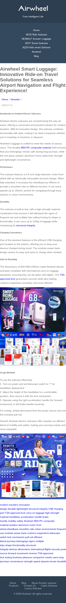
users (55, 557)
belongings (22, 541)
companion (39, 557)
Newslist (15, 99)
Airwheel (36, 51)
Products (13, 585)
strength (28, 561)
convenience (16, 561)
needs (48, 557)
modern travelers (9, 504)
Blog (36, 56)
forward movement (18, 553)
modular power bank (16, 533)
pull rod (29, 537)
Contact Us (30, 585)
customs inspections (38, 533)
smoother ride (26, 529)
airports (45, 561)
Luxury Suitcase (33, 588)
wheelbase (12, 529)
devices (13, 549)
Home (36, 30)
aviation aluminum (19, 525)
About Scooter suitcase (44, 583)
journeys (11, 541)
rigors (32, 541)
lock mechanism (16, 537)
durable (12, 508)
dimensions (24, 549)
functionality (19, 545)
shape (8, 545)
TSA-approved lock (15, 513)
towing (8, 557)
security (56, 549)
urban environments (45, 529)
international (37, 549)
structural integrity (25, 225)
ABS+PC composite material (36, 147)
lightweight (22, 508)
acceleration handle (31, 517)
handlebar (14, 517)
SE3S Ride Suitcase (36, 34)
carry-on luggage (35, 513)
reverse (33, 553)
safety (20, 521)
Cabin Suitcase (49, 585)
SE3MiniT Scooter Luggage (36, 38)
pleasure (27, 557)
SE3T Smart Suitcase (36, 43)
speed (37, 561)
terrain (53, 561)
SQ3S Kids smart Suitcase (36, 47)
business (17, 557)
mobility (12, 521)
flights (48, 549)
